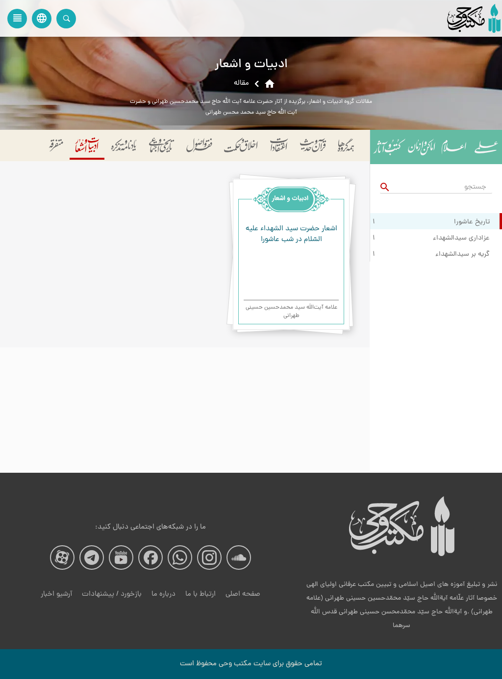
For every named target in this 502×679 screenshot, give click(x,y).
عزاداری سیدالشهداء (461, 238)
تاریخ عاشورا (472, 222)
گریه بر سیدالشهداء (462, 255)
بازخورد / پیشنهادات (112, 594)
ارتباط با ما (200, 594)
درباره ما (163, 594)
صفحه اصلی (243, 594)
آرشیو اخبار (56, 594)
